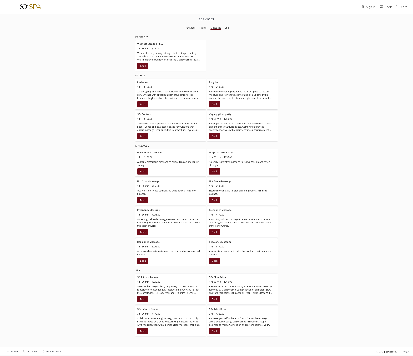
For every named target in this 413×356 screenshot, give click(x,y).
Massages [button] (215, 27)
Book (388, 7)
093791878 (32, 351)
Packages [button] (191, 27)
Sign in (370, 7)
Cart (404, 7)
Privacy (406, 352)
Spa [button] (227, 27)
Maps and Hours (53, 351)
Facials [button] (202, 27)
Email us (14, 351)
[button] (170, 55)
